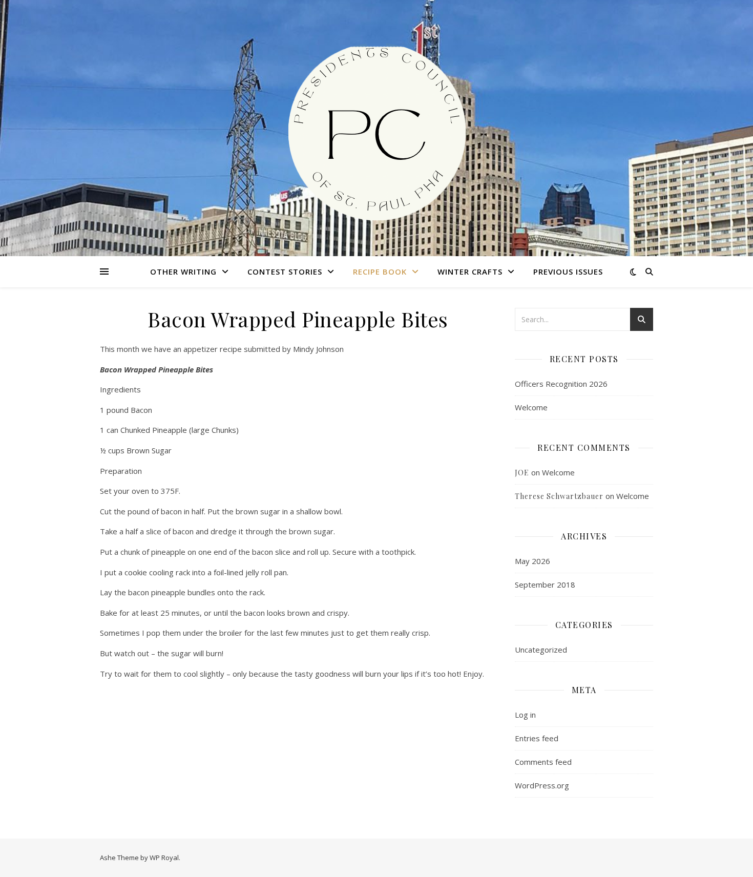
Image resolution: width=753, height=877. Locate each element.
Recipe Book (380, 271)
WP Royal (164, 857)
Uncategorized (541, 649)
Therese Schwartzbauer (559, 496)
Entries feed (536, 738)
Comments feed (543, 762)
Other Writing (183, 271)
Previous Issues (568, 271)
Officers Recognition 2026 (561, 384)
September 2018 (545, 584)
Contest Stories (284, 271)
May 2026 (532, 561)
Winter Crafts (470, 271)
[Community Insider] (376, 128)
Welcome (531, 407)
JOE (522, 472)
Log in (525, 714)
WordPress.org (542, 785)
